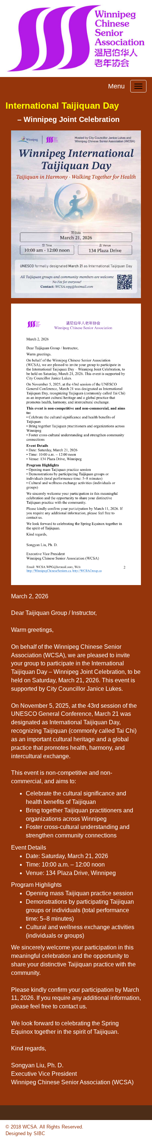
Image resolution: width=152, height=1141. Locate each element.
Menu (116, 86)
